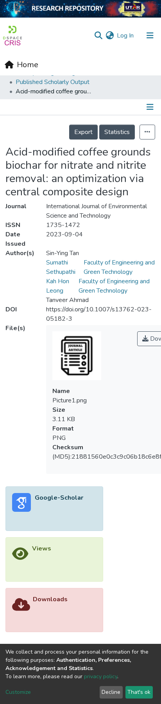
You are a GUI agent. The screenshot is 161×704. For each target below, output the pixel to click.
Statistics (117, 132)
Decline (111, 692)
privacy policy (100, 676)
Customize (18, 692)
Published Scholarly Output (52, 82)
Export (83, 132)
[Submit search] (98, 35)
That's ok (138, 692)
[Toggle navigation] (150, 35)
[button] (109, 35)
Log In (125, 35)
